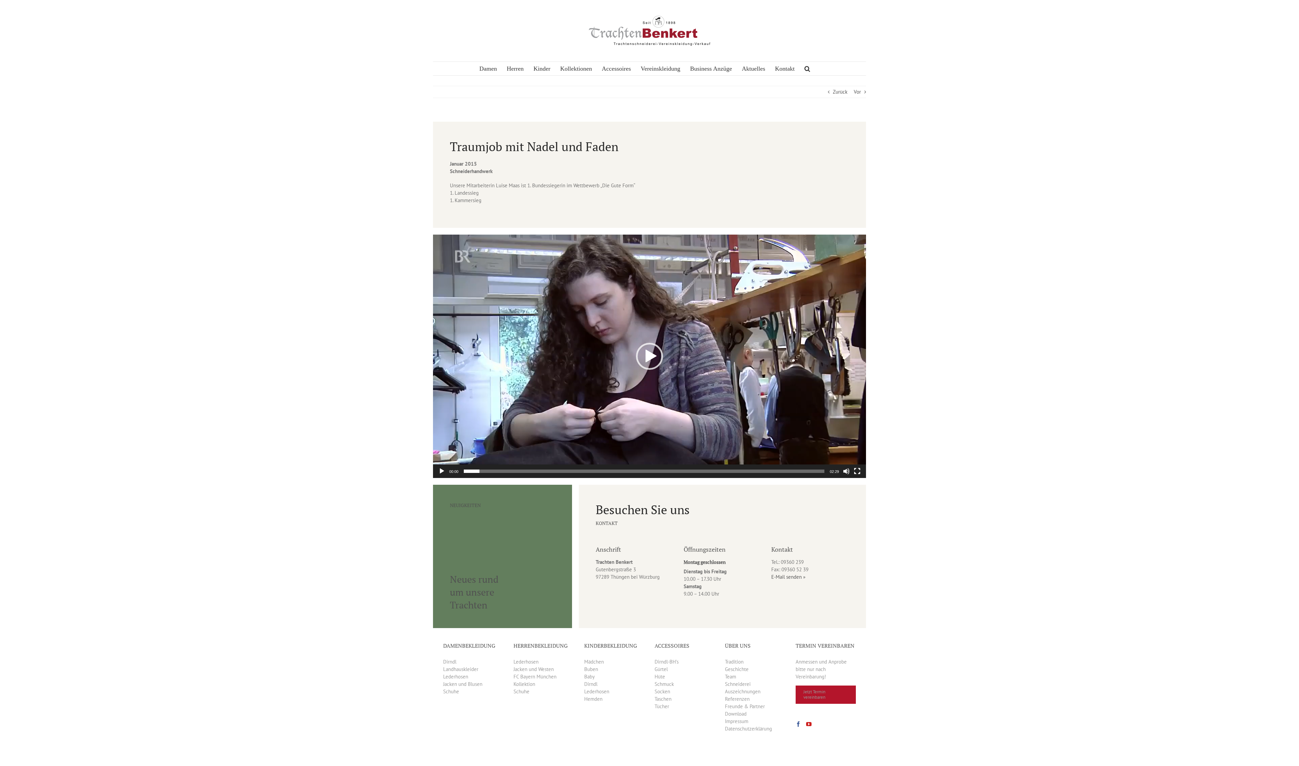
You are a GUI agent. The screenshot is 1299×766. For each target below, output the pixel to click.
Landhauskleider (460, 669)
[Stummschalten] (846, 471)
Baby (589, 676)
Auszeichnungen (742, 691)
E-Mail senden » (788, 577)
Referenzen (737, 699)
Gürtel (661, 669)
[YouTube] (809, 724)
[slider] (644, 471)
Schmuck (664, 684)
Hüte (660, 676)
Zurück (840, 92)
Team (730, 676)
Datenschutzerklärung (748, 728)
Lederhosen (455, 676)
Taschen (663, 699)
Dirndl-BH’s (667, 662)
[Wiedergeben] (441, 471)
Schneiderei (738, 684)
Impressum (736, 721)
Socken (662, 691)
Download (736, 714)
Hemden (593, 699)
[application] (649, 356)
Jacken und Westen (534, 669)
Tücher (662, 706)
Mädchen (594, 662)
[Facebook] (798, 724)
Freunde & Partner (745, 706)
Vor (857, 92)
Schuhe (451, 691)
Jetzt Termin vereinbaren (814, 694)
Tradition (734, 662)
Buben (591, 669)
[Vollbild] (857, 471)
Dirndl (449, 662)
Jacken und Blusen (462, 684)
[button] (807, 68)
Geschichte (737, 669)
